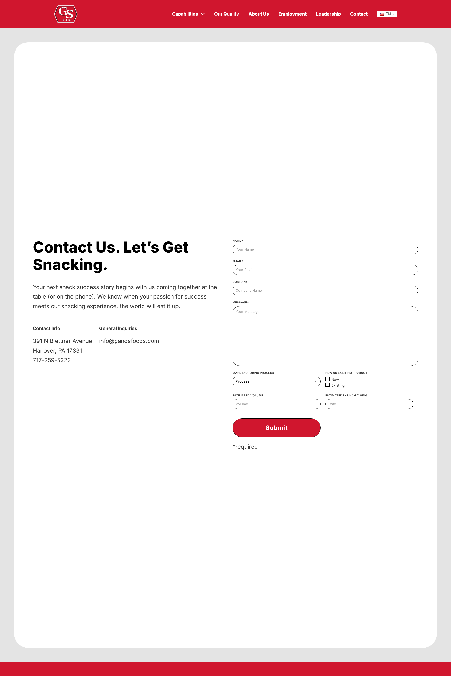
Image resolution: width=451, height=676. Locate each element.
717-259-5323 (52, 360)
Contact (359, 14)
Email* (238, 261)
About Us (259, 14)
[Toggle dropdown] (202, 14)
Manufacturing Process (253, 373)
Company (240, 282)
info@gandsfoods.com (129, 341)
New (335, 379)
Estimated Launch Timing (346, 395)
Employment (292, 14)
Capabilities (185, 14)
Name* (238, 240)
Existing (338, 385)
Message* (241, 302)
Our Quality (226, 14)
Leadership (328, 14)
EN (388, 14)
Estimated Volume (248, 395)
